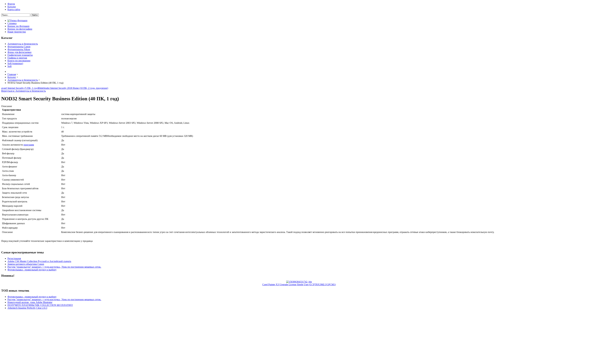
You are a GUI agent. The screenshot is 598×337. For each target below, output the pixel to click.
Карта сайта (13, 9)
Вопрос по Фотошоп (18, 26)
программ (29, 144)
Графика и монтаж (17, 57)
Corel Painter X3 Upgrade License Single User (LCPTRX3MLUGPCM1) (299, 284)
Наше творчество (16, 31)
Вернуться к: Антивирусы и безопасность (23, 91)
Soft (9, 66)
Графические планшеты (20, 55)
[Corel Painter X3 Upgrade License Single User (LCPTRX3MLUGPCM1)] (299, 281)
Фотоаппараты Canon (18, 46)
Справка (12, 23)
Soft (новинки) (15, 63)
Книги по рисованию (18, 60)
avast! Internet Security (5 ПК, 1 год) (19, 88)
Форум (11, 3)
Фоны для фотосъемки (19, 52)
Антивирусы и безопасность (22, 43)
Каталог (11, 6)
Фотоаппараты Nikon (18, 49)
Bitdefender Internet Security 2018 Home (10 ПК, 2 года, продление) (73, 88)
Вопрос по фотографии (19, 29)
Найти (35, 15)
